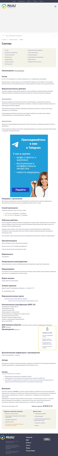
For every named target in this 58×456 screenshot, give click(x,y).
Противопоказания (32, 55)
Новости (28, 442)
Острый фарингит (47, 342)
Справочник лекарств (13, 39)
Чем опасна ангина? (47, 346)
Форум (28, 448)
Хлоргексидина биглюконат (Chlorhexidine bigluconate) (15, 416)
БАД (27, 440)
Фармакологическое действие (35, 50)
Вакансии (35, 1)
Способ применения (33, 52)
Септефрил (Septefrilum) (11, 419)
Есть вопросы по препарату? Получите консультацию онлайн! (14, 425)
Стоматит (45, 335)
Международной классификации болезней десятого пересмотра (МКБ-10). (25, 378)
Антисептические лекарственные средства (16, 298)
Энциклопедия (30, 451)
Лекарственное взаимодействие (35, 57)
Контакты (29, 1)
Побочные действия (10, 55)
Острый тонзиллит (47, 339)
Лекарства (29, 437)
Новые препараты (39, 416)
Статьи (28, 445)
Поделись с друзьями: (37, 406)
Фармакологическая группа (34, 61)
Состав (6, 50)
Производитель (8, 64)
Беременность (8, 57)
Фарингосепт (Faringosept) (11, 413)
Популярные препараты (40, 413)
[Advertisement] (29, 19)
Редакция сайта (34, 365)
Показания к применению (11, 52)
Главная (14, 1)
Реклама (41, 1)
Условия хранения (9, 61)
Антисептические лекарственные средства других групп (23, 301)
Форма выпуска (31, 59)
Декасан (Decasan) (9, 421)
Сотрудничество (21, 1)
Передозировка (9, 59)
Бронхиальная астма (7, 246)
